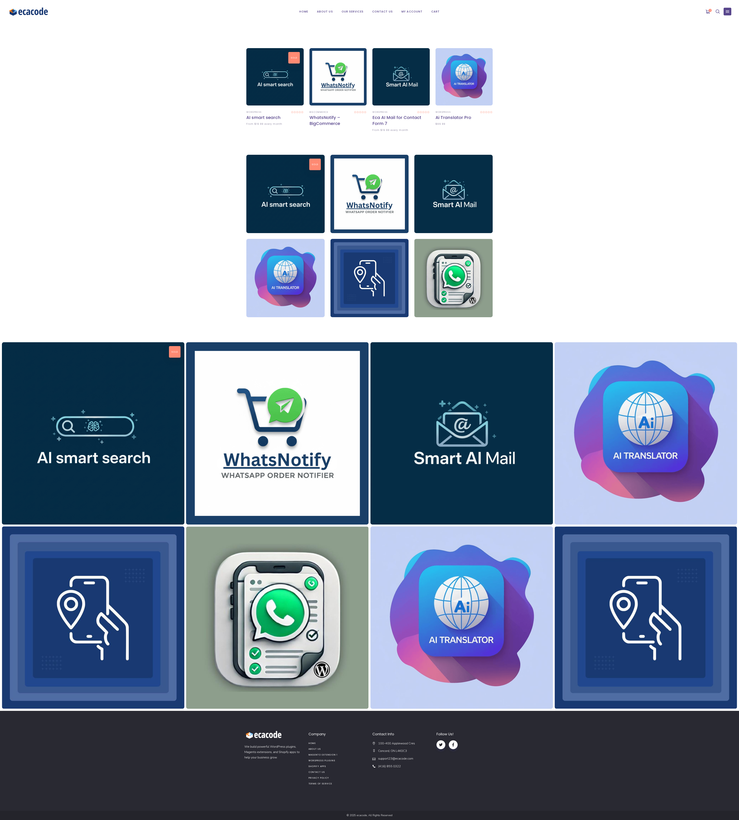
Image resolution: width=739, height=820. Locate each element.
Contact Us (316, 772)
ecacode (362, 815)
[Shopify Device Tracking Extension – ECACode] (369, 278)
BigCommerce (319, 112)
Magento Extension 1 (323, 754)
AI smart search (263, 117)
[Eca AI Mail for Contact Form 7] (401, 76)
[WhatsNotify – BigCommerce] (338, 76)
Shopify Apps (317, 766)
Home (312, 743)
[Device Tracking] (646, 617)
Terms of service (320, 783)
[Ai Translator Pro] (464, 76)
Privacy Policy (318, 777)
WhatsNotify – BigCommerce (324, 121)
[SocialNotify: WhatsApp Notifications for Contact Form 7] (453, 278)
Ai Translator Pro (453, 117)
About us (314, 749)
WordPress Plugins (321, 760)
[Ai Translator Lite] (461, 617)
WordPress (254, 112)
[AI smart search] (275, 76)
